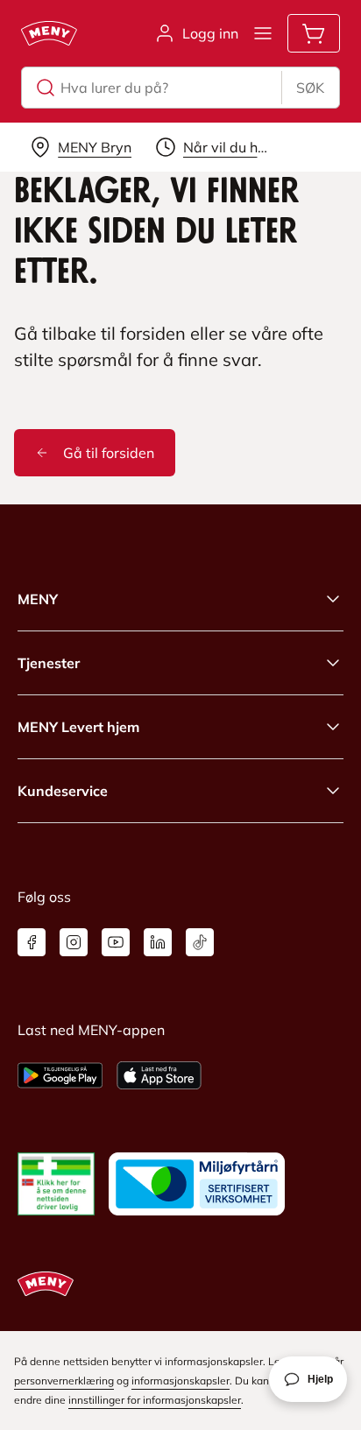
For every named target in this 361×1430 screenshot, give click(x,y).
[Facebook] (32, 942)
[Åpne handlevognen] (313, 33)
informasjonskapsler (180, 1380)
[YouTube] (116, 942)
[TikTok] (200, 942)
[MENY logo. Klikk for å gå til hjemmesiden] (49, 33)
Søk (310, 87)
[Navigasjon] (262, 33)
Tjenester (49, 663)
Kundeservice (63, 791)
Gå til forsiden (108, 452)
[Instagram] (74, 942)
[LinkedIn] (158, 942)
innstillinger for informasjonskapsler (154, 1399)
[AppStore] (159, 1075)
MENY (38, 599)
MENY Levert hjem (78, 727)
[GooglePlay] (60, 1075)
